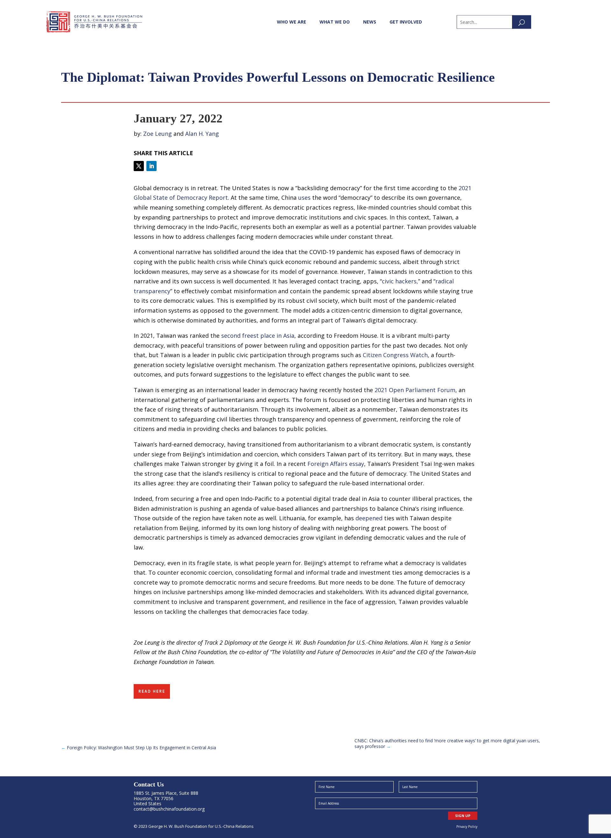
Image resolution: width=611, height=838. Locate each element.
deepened (369, 518)
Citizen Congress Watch (395, 355)
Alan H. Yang (202, 133)
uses (304, 197)
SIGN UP (462, 815)
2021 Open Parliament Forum (415, 390)
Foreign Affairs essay (335, 463)
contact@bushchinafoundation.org (169, 809)
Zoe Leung (157, 133)
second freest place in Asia (257, 335)
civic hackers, (400, 281)
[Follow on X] (139, 166)
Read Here (151, 691)
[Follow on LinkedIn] (151, 166)
